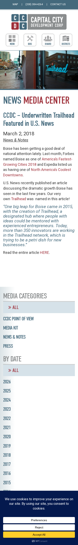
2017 (7, 464)
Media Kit (10, 328)
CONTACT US (58, 4)
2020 (7, 437)
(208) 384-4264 (34, 4)
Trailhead (18, 199)
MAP (15, 4)
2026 (7, 382)
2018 (7, 455)
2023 (7, 409)
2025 (7, 391)
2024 (7, 400)
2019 (7, 446)
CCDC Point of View (18, 319)
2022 (7, 418)
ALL (15, 307)
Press (8, 346)
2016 (7, 473)
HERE (44, 252)
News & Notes (15, 140)
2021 (7, 427)
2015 (7, 483)
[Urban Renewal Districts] (66, 40)
